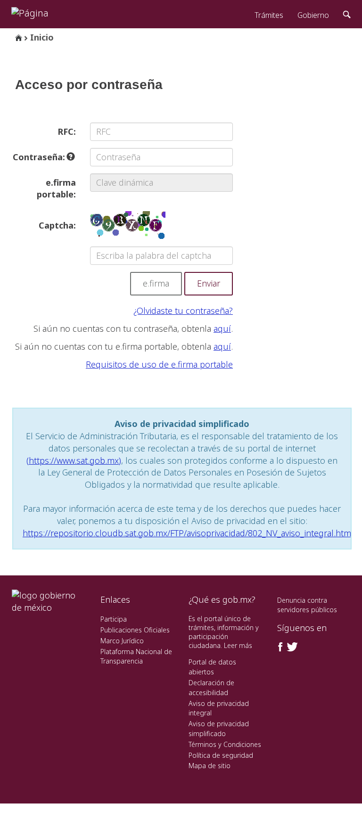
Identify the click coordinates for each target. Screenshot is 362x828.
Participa (113, 619)
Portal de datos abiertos (212, 666)
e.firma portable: (56, 188)
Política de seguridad (221, 755)
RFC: (67, 131)
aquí (222, 328)
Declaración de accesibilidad (211, 687)
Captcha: (57, 225)
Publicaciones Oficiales (135, 629)
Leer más (238, 645)
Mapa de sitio (209, 765)
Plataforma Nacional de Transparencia (136, 656)
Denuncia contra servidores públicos (307, 605)
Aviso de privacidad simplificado (219, 728)
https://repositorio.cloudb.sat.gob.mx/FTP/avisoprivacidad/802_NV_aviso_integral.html (188, 533)
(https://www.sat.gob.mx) (73, 460)
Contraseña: (40, 157)
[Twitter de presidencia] (291, 647)
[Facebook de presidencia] (280, 647)
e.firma (156, 283)
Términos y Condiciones (225, 744)
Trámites (269, 15)
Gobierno (313, 15)
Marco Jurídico (122, 640)
